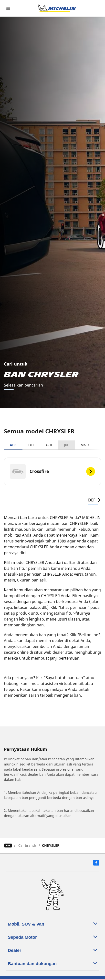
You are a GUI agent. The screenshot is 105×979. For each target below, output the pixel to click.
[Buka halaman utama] (56, 8)
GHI (49, 445)
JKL (66, 445)
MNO (85, 445)
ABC (13, 445)
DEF (31, 445)
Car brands (27, 845)
